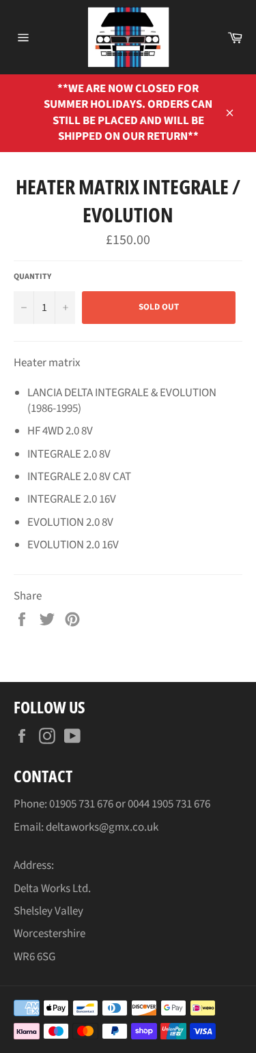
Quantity (32, 276)
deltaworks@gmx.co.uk (102, 827)
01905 (64, 804)
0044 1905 (151, 804)
